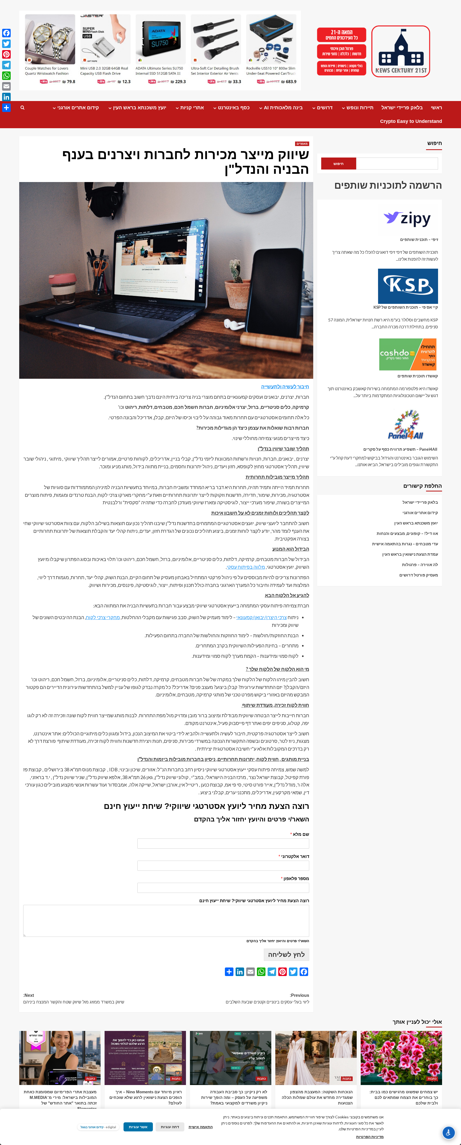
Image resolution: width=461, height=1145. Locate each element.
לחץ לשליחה (286, 954)
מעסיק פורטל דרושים (418, 574)
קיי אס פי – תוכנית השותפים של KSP (405, 307)
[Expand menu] (343, 108)
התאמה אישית (201, 1126)
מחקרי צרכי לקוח (103, 617)
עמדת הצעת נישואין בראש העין (410, 554)
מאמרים (302, 143)
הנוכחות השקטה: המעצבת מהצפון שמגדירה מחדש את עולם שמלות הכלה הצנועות (317, 1097)
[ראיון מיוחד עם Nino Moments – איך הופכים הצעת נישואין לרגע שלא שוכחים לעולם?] (145, 1058)
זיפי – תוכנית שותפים (419, 239)
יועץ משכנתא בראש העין (139, 107)
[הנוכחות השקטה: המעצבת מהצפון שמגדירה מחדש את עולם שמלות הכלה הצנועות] (316, 1058)
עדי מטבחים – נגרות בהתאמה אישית (405, 543)
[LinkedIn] (6, 97)
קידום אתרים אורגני (78, 107)
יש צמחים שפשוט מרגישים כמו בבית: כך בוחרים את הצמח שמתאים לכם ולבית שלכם (403, 1097)
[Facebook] (6, 33)
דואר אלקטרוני (294, 856)
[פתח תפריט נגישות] (449, 1133)
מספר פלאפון (295, 878)
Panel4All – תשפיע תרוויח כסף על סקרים (400, 449)
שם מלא (299, 834)
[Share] (6, 107)
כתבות (432, 1078)
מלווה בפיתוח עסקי (246, 567)
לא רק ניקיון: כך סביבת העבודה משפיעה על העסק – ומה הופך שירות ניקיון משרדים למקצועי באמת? (234, 1097)
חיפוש (434, 143)
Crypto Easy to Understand (411, 121)
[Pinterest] (6, 54)
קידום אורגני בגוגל (92, 1127)
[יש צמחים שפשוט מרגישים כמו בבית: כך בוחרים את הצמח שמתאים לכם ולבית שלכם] (401, 1058)
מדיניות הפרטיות (370, 1136)
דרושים (324, 107)
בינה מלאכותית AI (283, 107)
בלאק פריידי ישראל (402, 107)
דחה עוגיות (170, 1126)
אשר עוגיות (138, 1126)
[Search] (22, 107)
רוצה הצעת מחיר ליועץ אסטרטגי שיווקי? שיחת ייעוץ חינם (254, 900)
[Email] (6, 86)
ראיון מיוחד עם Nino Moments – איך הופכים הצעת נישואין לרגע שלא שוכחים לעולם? (145, 1097)
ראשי (436, 107)
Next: (73, 999)
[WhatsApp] (6, 75)
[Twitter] (6, 43)
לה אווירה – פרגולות (420, 564)
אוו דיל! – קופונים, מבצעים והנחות (407, 533)
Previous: (267, 999)
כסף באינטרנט (234, 107)
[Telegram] (6, 65)
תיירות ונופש (360, 107)
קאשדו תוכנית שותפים (418, 375)
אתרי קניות (192, 107)
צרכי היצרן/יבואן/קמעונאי (261, 617)
